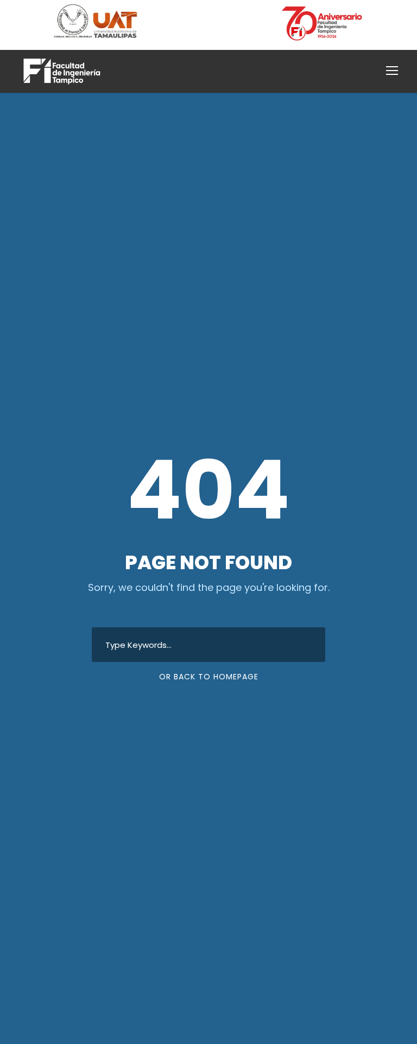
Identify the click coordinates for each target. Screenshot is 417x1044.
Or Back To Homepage (208, 676)
